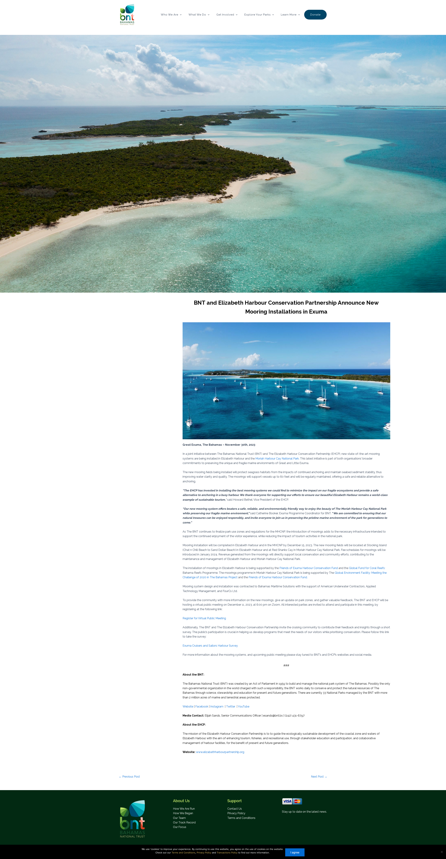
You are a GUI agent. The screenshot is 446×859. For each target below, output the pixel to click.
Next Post (319, 776)
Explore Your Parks (257, 14)
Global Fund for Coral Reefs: (367, 568)
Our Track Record (184, 822)
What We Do (197, 14)
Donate (315, 14)
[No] (441, 852)
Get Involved (225, 14)
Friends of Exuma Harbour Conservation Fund (308, 568)
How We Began (183, 813)
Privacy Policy (236, 813)
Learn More (289, 14)
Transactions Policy (227, 852)
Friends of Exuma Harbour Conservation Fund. (278, 577)
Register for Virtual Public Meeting (204, 618)
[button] (180, 14)
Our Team (179, 818)
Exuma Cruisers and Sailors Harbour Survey (210, 645)
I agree (294, 852)
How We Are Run (184, 808)
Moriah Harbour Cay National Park (277, 458)
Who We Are (169, 14)
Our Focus (179, 827)
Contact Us (234, 808)
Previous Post (129, 776)
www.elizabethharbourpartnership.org (220, 752)
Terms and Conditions (241, 818)
